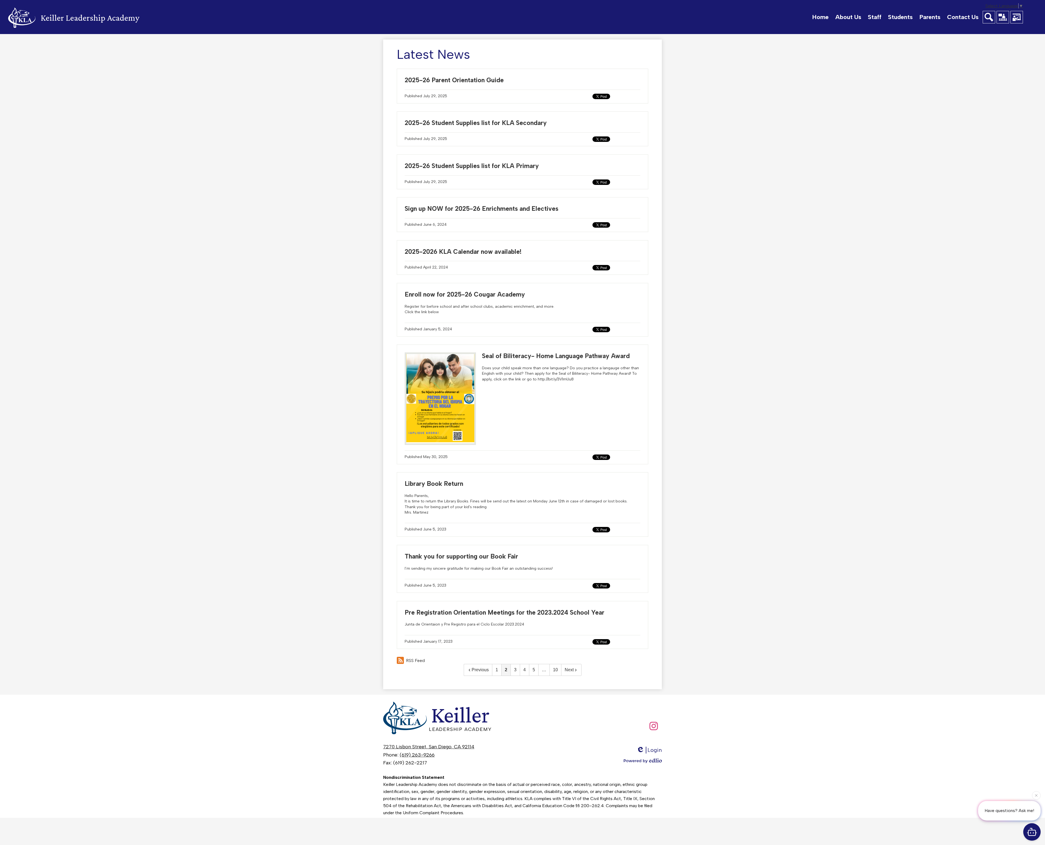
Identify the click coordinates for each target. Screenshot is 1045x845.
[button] (848, 17)
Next (569, 669)
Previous (480, 669)
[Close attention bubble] (1036, 794)
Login (654, 750)
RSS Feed (415, 660)
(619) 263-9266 (417, 755)
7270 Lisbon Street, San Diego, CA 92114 (428, 747)
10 (555, 669)
